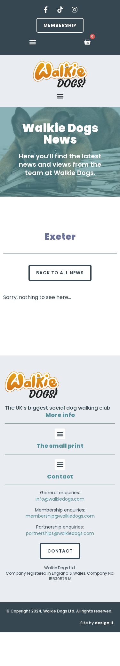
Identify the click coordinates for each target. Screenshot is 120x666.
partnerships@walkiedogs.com (60, 533)
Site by (97, 623)
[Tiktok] (60, 9)
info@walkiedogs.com (60, 499)
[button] (32, 42)
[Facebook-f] (46, 9)
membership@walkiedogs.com (60, 516)
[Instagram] (74, 9)
